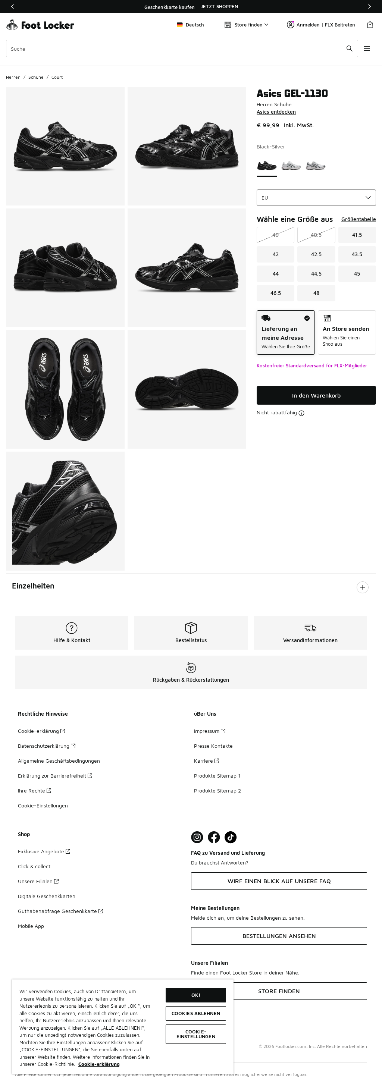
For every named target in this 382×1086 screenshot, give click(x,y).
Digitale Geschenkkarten (46, 896)
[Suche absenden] (349, 48)
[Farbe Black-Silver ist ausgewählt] (267, 165)
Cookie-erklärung (38, 731)
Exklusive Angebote (41, 851)
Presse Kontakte (213, 746)
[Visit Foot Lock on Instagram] (197, 837)
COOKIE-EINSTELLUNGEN (195, 1034)
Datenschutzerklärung (43, 746)
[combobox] (182, 48)
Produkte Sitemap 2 (217, 790)
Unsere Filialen (35, 881)
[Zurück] (12, 6)
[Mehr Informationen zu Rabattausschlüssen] (301, 413)
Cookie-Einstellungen (43, 805)
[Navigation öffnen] (367, 48)
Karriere (203, 760)
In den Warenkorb (316, 395)
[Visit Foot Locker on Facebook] (214, 837)
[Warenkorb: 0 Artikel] (370, 24)
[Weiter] (369, 6)
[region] (191, 6)
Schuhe (36, 77)
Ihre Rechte (31, 790)
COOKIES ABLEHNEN (196, 1013)
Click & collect (34, 866)
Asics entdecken (276, 112)
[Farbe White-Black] (291, 165)
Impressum (206, 731)
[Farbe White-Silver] (315, 165)
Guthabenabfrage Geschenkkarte (57, 911)
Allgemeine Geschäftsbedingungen (59, 760)
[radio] (286, 332)
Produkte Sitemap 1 (217, 775)
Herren (13, 77)
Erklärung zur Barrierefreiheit (52, 775)
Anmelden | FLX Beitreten (326, 25)
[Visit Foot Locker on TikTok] (231, 837)
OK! (195, 995)
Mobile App (31, 926)
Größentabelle (358, 219)
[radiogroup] (316, 332)
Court (57, 77)
